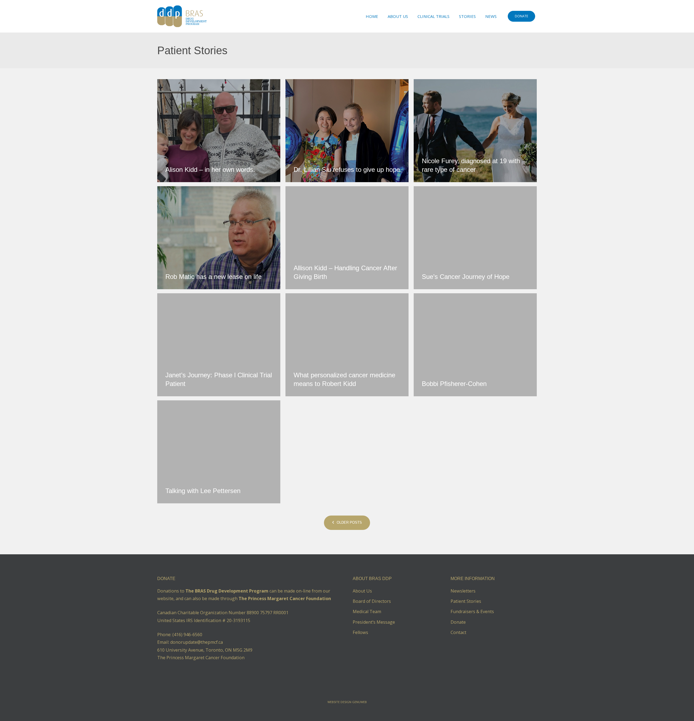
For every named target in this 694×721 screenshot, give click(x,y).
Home (372, 16)
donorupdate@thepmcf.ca (196, 642)
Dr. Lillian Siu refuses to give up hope (347, 169)
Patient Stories (466, 601)
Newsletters (463, 591)
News (491, 16)
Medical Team (367, 611)
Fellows (360, 632)
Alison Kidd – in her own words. (210, 169)
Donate (458, 622)
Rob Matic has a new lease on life (213, 276)
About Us (398, 16)
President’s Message (374, 622)
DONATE (521, 16)
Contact (458, 632)
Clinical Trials (433, 16)
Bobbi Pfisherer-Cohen (454, 383)
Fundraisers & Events (472, 611)
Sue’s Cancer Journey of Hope (465, 276)
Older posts (349, 522)
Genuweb (359, 702)
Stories (467, 16)
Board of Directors (372, 601)
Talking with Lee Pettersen (202, 490)
